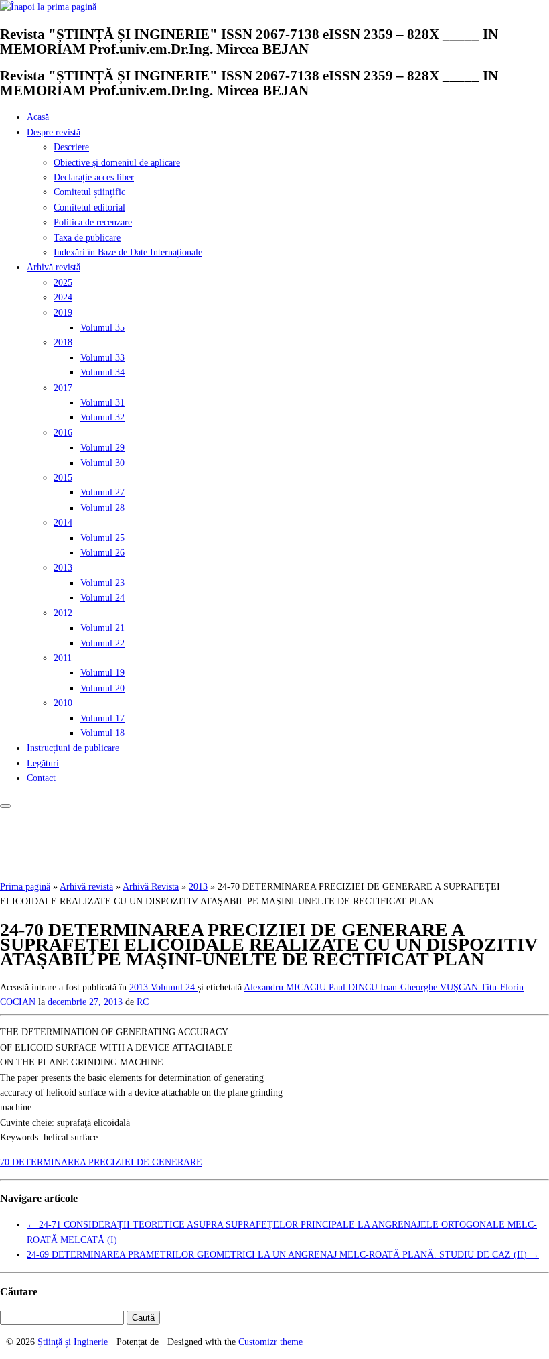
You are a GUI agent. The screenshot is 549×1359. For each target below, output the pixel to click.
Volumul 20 (102, 688)
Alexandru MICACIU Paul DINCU (312, 987)
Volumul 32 (102, 417)
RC (143, 1002)
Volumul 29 (102, 447)
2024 (63, 297)
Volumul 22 (102, 643)
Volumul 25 (102, 538)
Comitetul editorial (89, 207)
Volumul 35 (102, 327)
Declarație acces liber (94, 177)
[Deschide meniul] (5, 806)
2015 (63, 478)
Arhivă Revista (151, 887)
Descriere (71, 147)
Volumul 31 (102, 403)
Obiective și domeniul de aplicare (117, 163)
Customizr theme (270, 1342)
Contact (41, 778)
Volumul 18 (102, 733)
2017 (63, 388)
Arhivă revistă (53, 267)
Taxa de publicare (87, 238)
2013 (63, 568)
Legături (43, 763)
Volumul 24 (102, 598)
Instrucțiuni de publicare (73, 748)
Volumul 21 (102, 628)
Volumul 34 (102, 372)
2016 (63, 433)
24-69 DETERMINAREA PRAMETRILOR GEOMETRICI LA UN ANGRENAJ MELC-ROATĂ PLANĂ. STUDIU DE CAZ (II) (283, 1255)
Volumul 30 (102, 463)
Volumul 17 (102, 718)
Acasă (38, 117)
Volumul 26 (102, 553)
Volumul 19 (102, 673)
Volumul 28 (102, 508)
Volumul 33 (102, 358)
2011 (63, 658)
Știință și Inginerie (72, 1342)
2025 (63, 283)
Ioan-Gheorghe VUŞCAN (430, 987)
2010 (63, 703)
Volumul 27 (102, 492)
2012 (63, 613)
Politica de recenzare (93, 222)
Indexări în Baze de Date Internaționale (128, 252)
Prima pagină (25, 887)
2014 (63, 523)
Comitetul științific (89, 192)
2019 (63, 313)
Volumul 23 (102, 583)
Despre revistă (53, 132)
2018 (63, 342)
